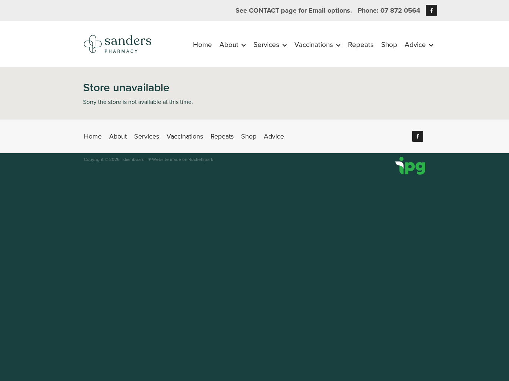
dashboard (134, 159)
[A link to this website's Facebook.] (431, 10)
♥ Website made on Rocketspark (180, 159)
